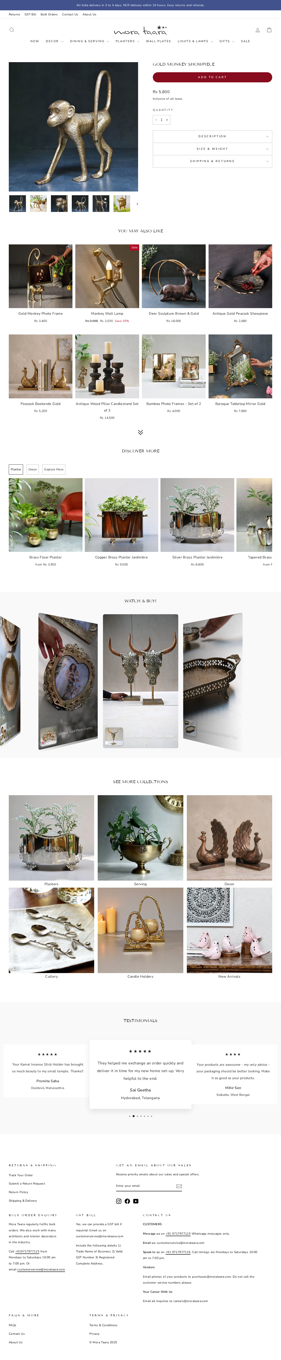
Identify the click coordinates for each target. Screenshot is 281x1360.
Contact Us (70, 14)
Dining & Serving (88, 41)
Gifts (225, 41)
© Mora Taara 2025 (103, 1342)
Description (212, 136)
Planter (16, 469)
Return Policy (18, 1192)
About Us (89, 14)
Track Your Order (21, 1175)
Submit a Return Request (27, 1183)
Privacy (94, 1334)
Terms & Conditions (103, 1325)
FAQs (12, 1325)
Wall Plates (158, 41)
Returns (14, 14)
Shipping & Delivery (23, 1201)
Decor (53, 41)
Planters (126, 41)
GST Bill (30, 14)
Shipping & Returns (212, 161)
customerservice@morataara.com (41, 1269)
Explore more (53, 469)
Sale (245, 41)
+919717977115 (27, 1251)
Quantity (163, 110)
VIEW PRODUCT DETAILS (40, 303)
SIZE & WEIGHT (212, 149)
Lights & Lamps (194, 41)
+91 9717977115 (178, 1234)
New (35, 41)
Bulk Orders (49, 14)
